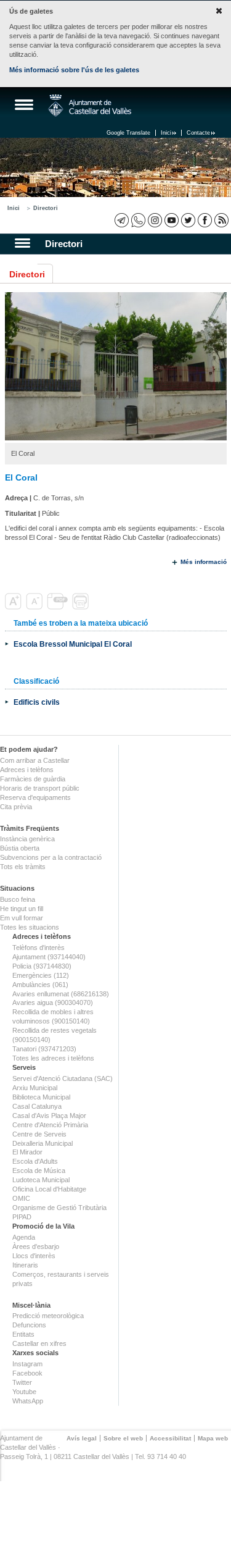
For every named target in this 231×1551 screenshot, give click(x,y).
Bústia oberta (19, 848)
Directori (45, 208)
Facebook (27, 1373)
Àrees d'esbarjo (35, 1246)
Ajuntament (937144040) (49, 956)
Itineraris (25, 1265)
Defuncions (29, 1325)
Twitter (22, 1382)
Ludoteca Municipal (41, 1179)
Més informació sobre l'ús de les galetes (74, 70)
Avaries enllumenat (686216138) (60, 994)
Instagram (27, 1364)
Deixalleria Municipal (42, 1143)
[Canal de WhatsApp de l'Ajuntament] (138, 220)
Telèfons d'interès (38, 947)
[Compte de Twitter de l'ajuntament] (188, 220)
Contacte (198, 133)
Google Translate (128, 133)
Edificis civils (37, 702)
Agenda (23, 1237)
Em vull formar (21, 918)
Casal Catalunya (37, 1106)
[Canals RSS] (221, 220)
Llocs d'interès (33, 1255)
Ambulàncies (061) (40, 984)
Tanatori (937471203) (44, 1049)
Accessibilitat (170, 1438)
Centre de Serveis (39, 1134)
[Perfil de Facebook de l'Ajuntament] (205, 220)
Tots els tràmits (23, 866)
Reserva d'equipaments (35, 797)
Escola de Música (38, 1170)
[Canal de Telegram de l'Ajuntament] (122, 220)
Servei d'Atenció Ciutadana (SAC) (62, 1078)
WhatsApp (27, 1401)
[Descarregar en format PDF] (58, 607)
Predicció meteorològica (48, 1315)
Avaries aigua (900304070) (52, 1002)
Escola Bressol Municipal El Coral (73, 644)
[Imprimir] (81, 607)
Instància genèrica (27, 839)
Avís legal (82, 1438)
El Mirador (27, 1152)
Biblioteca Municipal (41, 1097)
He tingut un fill (21, 908)
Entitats (23, 1334)
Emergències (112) (40, 975)
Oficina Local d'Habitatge (49, 1189)
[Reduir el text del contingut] (35, 607)
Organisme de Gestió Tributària (59, 1207)
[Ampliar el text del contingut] (14, 607)
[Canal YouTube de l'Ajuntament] (171, 220)
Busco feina (17, 899)
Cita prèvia (16, 806)
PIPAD (21, 1217)
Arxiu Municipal (34, 1087)
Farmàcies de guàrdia (32, 779)
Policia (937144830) (41, 966)
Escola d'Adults (35, 1161)
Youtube (24, 1391)
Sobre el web (123, 1438)
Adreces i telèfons (27, 769)
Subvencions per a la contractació (51, 857)
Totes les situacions (29, 927)
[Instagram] (155, 220)
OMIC (21, 1198)
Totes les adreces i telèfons (53, 1058)
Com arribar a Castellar (35, 760)
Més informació (203, 561)
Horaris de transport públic (39, 788)
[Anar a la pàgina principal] (89, 106)
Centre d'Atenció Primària (50, 1125)
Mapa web (213, 1438)
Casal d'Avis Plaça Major (49, 1115)
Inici (166, 133)
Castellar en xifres (39, 1343)
